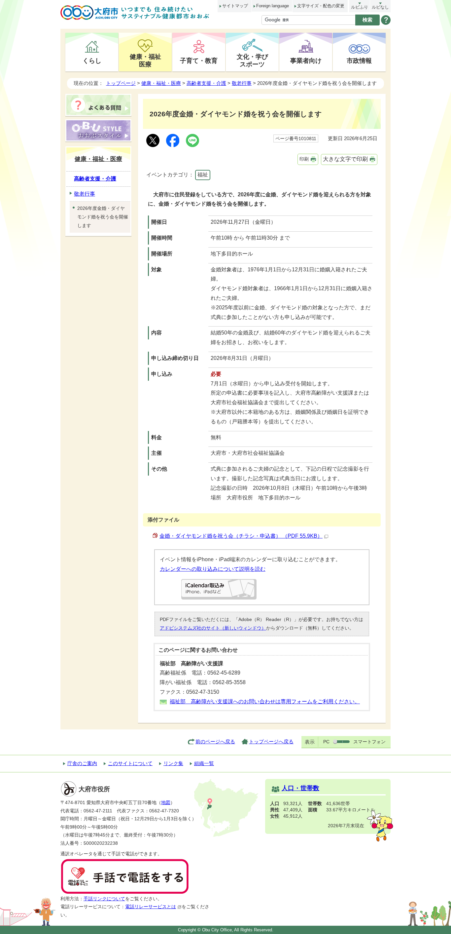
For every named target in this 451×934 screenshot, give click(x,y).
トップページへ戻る (271, 741)
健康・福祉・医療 (161, 83)
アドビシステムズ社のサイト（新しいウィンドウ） (213, 628)
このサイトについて (130, 763)
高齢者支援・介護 (206, 83)
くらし (92, 60)
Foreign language (272, 5)
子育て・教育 (199, 60)
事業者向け (306, 60)
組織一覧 (204, 763)
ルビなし (380, 7)
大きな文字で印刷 (345, 159)
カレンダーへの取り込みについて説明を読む (212, 569)
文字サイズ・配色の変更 (320, 5)
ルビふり (359, 7)
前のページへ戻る (215, 741)
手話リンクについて (104, 898)
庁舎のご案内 (82, 763)
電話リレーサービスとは (150, 906)
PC (326, 741)
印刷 (304, 159)
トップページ (121, 83)
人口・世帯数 (300, 788)
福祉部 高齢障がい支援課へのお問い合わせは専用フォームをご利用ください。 (265, 701)
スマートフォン (369, 741)
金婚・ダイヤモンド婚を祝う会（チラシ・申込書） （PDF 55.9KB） (241, 536)
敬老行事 (242, 83)
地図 (165, 802)
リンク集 (173, 763)
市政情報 (359, 60)
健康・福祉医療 (145, 60)
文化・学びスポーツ (252, 60)
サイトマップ (235, 5)
